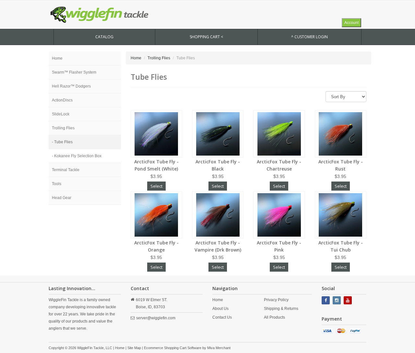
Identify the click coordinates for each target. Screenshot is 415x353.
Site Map (134, 348)
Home (57, 58)
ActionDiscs (62, 100)
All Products (274, 317)
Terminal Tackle (65, 170)
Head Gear (61, 197)
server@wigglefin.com (155, 318)
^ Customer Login (309, 37)
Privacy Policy (276, 300)
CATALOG (104, 37)
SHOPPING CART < (206, 37)
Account (351, 22)
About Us (220, 308)
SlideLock (60, 114)
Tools (56, 184)
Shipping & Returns (281, 308)
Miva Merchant (219, 348)
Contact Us (222, 317)
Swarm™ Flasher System (74, 72)
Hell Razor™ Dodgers (71, 86)
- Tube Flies (62, 142)
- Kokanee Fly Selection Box (76, 156)
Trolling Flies (63, 128)
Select (156, 186)
